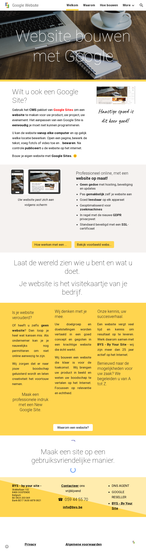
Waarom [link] (89, 5)
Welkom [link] (72, 5)
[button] (141, 5)
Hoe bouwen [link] (109, 5)
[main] (73, 46)
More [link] (127, 5)
